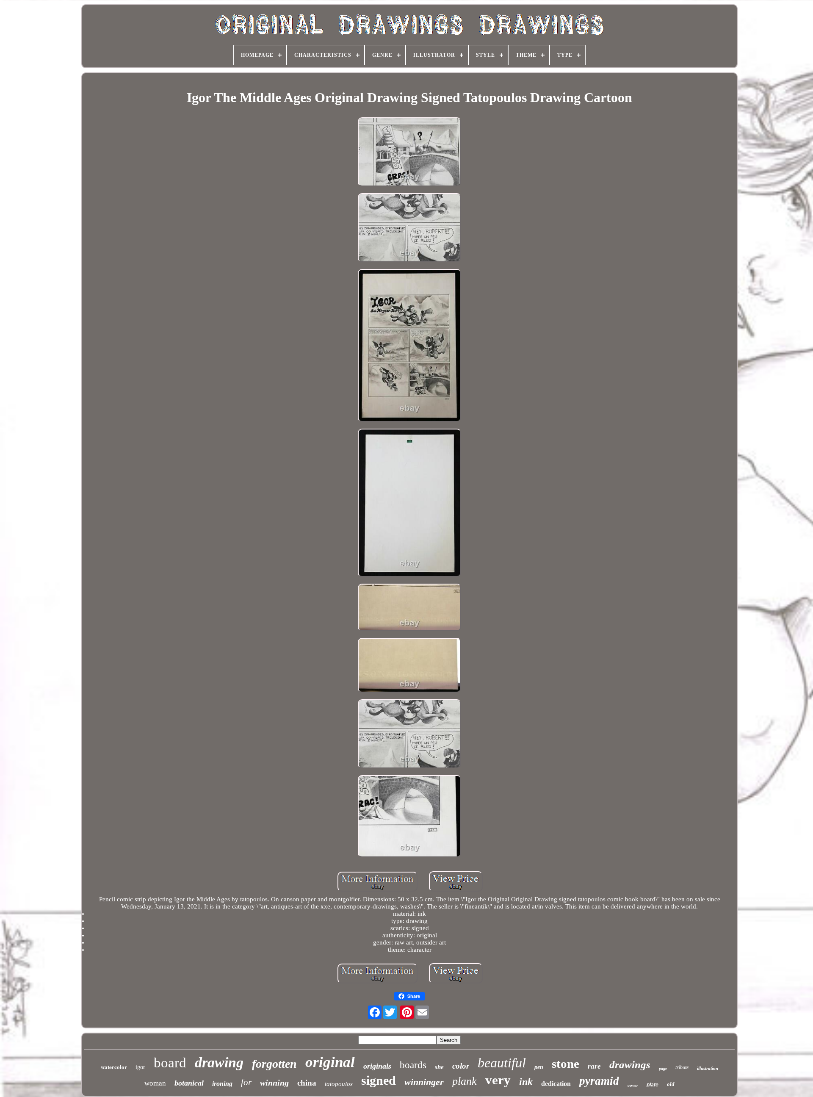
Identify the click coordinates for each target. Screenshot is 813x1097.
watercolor (114, 1067)
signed (378, 1080)
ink (526, 1081)
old (671, 1084)
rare (594, 1066)
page (663, 1068)
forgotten (274, 1063)
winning (274, 1082)
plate (652, 1085)
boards (413, 1065)
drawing (219, 1062)
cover (633, 1085)
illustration (707, 1068)
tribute (682, 1067)
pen (538, 1067)
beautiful (502, 1062)
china (306, 1082)
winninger (424, 1082)
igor (140, 1067)
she (439, 1067)
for (246, 1082)
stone (565, 1063)
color (460, 1065)
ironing (222, 1083)
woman (155, 1083)
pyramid (599, 1081)
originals (377, 1066)
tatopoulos (339, 1083)
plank (464, 1081)
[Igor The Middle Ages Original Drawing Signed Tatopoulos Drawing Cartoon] (409, 153)
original (330, 1062)
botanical (189, 1083)
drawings (629, 1064)
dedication (556, 1083)
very (498, 1079)
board (170, 1062)
